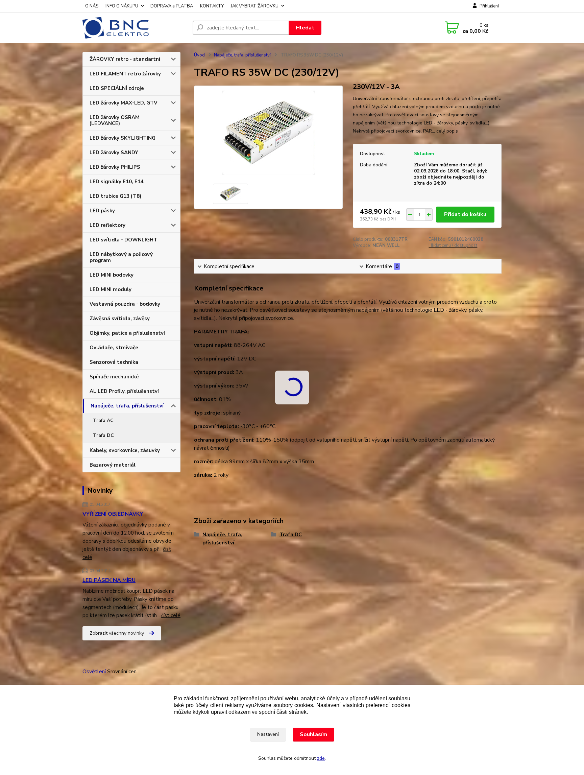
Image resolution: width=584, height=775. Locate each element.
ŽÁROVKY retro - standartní (125, 59)
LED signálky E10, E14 (117, 181)
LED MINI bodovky (111, 275)
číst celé (170, 615)
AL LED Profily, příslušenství (124, 391)
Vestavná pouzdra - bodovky (125, 304)
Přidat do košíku (465, 214)
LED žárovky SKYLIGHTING (122, 138)
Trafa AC (103, 420)
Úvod (199, 55)
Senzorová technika (114, 362)
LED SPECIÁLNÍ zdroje (117, 88)
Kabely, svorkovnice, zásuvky (125, 450)
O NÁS (91, 6)
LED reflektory (107, 225)
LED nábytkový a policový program (121, 257)
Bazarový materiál (113, 465)
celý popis (447, 131)
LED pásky (102, 210)
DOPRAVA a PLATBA (171, 6)
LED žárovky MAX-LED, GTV (123, 102)
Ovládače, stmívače (114, 347)
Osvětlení (94, 671)
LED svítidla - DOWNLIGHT (123, 239)
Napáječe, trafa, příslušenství (127, 405)
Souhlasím (313, 734)
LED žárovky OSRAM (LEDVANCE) (115, 120)
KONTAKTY (212, 6)
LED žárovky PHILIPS (115, 167)
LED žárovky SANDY (114, 152)
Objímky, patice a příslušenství (127, 333)
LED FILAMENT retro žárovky (125, 73)
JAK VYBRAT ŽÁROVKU (254, 6)
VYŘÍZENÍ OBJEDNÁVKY (112, 514)
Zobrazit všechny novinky (117, 633)
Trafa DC (103, 435)
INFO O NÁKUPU (121, 6)
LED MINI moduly (110, 289)
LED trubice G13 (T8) (115, 196)
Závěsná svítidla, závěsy (120, 318)
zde (321, 758)
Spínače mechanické (114, 376)
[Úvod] (134, 28)
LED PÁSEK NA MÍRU (109, 580)
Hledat (305, 27)
